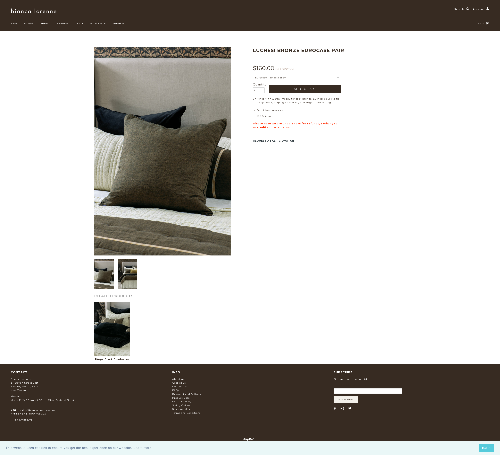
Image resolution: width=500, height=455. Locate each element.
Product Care (181, 397)
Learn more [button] (142, 448)
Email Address (352, 385)
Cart (481, 23)
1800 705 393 (37, 413)
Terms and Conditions (186, 412)
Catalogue (179, 382)
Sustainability (181, 408)
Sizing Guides (181, 405)
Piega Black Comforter (112, 359)
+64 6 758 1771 (22, 419)
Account (479, 9)
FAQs (175, 390)
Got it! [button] (487, 448)
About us (178, 379)
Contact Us (179, 386)
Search (459, 9)
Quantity (259, 84)
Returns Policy (181, 401)
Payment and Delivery (187, 394)
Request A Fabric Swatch (273, 140)
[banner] (34, 10)
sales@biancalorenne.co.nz (37, 409)
